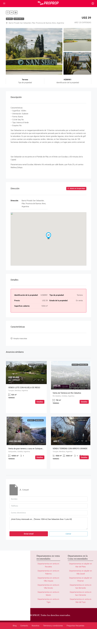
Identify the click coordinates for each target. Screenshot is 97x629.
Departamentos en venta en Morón (48, 593)
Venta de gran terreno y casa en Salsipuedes (26, 448)
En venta (9, 18)
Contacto (24, 626)
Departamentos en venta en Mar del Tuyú (80, 600)
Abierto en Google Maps (77, 188)
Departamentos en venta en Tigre (48, 600)
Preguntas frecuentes (75, 626)
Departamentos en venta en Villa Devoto (48, 586)
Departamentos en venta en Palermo (48, 572)
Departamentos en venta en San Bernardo (80, 586)
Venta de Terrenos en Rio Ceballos (67, 393)
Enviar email (28, 534)
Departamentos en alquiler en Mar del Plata (80, 565)
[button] (48, 235)
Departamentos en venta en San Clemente (80, 593)
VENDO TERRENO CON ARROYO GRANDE (70, 448)
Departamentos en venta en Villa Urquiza (48, 579)
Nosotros (35, 626)
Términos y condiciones (53, 626)
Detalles (40, 402)
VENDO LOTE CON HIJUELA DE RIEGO (24, 387)
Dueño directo (18, 18)
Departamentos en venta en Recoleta (48, 565)
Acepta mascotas (20, 338)
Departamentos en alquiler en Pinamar (80, 579)
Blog (15, 626)
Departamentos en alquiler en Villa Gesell (80, 572)
